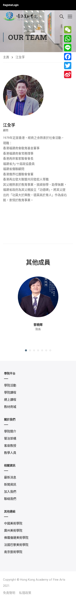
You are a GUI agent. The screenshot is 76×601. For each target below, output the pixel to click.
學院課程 (10, 392)
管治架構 (10, 438)
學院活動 (10, 385)
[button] (26, 350)
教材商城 (10, 407)
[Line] (67, 47)
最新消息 (10, 477)
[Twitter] (67, 65)
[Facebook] (67, 56)
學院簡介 (10, 431)
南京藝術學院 (13, 552)
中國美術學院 (13, 523)
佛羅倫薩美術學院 (16, 538)
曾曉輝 (38, 324)
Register (8, 5)
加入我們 (10, 492)
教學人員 (10, 453)
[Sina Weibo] (67, 74)
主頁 (6, 57)
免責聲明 (9, 593)
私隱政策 (25, 593)
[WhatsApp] (67, 38)
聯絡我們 (10, 499)
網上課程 (10, 399)
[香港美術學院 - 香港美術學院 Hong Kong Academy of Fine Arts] (20, 16)
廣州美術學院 (13, 530)
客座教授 (10, 445)
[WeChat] (67, 29)
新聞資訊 (10, 484)
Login (16, 5)
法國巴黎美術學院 (16, 545)
